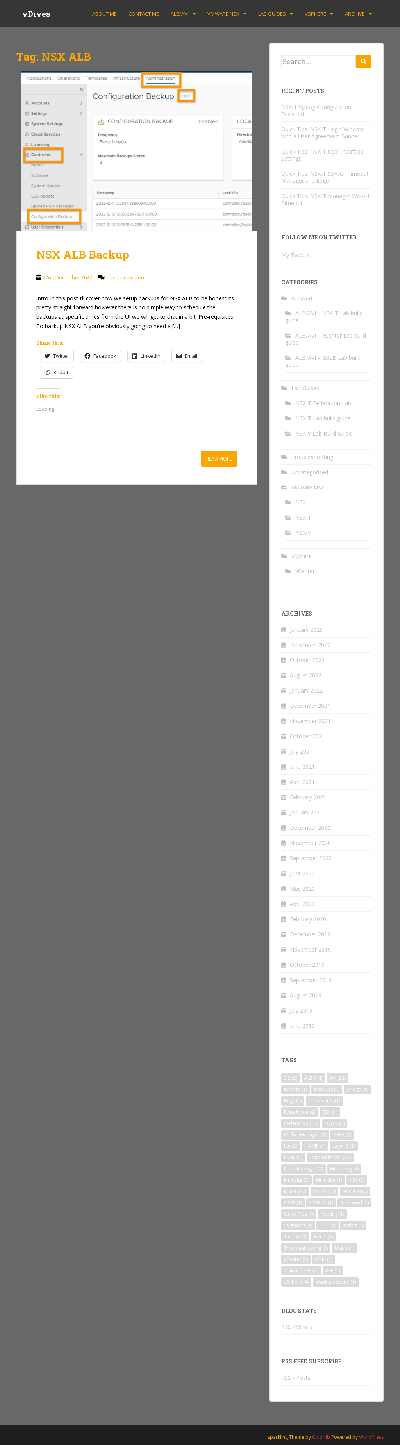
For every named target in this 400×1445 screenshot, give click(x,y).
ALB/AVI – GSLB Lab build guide (323, 361)
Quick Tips (299, 1214)
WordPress (371, 1437)
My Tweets (295, 255)
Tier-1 (323, 1236)
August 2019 (305, 995)
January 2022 (306, 690)
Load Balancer (330, 1157)
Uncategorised (309, 472)
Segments (298, 1225)
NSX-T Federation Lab (323, 403)
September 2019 (311, 980)
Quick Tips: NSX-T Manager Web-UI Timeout (326, 199)
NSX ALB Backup (82, 254)
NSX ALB (355, 1191)
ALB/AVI (180, 13)
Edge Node (299, 1112)
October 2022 (307, 660)
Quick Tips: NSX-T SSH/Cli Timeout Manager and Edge (325, 177)
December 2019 (310, 934)
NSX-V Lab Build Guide (323, 433)
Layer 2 (343, 1146)
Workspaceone (336, 1282)
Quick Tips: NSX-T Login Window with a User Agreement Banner (322, 132)
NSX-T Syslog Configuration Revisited (316, 110)
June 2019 (302, 1025)
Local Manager (303, 1168)
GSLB (342, 1134)
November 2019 (310, 949)
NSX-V (303, 532)
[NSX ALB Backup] (136, 151)
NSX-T (303, 517)
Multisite (296, 1180)
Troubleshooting (312, 457)
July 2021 (301, 751)
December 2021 (310, 705)
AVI (337, 1078)
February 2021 (308, 797)
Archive (355, 13)
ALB (313, 1078)
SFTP (327, 1225)
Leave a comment (125, 277)
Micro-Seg (344, 1168)
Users (344, 1248)
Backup (295, 1089)
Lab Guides (272, 13)
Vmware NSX (301, 1270)
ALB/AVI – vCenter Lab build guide (325, 339)
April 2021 (302, 782)
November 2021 (310, 721)
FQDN (335, 1123)
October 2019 (307, 964)
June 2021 (302, 766)
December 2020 (310, 827)
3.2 (290, 1078)
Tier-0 (295, 1236)
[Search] (363, 61)
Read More (219, 458)
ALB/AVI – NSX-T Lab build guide (323, 316)
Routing (332, 1214)
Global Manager (305, 1134)
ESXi (330, 1112)
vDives (36, 14)
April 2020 (302, 903)
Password (354, 1202)
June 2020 (302, 873)
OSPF (293, 1202)
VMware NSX (223, 13)
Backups (326, 1089)
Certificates (324, 1100)
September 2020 (311, 858)
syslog (353, 1225)
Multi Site (329, 1180)
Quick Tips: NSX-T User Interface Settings (322, 155)
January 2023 (306, 629)
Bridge (357, 1089)
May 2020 (302, 888)
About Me (104, 13)
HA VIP (314, 1146)
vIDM (323, 1259)
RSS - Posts (296, 1377)
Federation (301, 1123)
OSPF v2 (321, 1202)
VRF (332, 1270)
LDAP (293, 1157)
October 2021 (307, 736)
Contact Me (144, 13)
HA (290, 1146)
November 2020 (310, 843)
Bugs (293, 1100)
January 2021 (306, 812)
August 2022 (305, 675)
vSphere (315, 13)
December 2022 (310, 644)
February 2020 (308, 919)
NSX (300, 502)
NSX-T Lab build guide (323, 418)
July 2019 (301, 1010)
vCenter (305, 571)
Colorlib (321, 1437)
